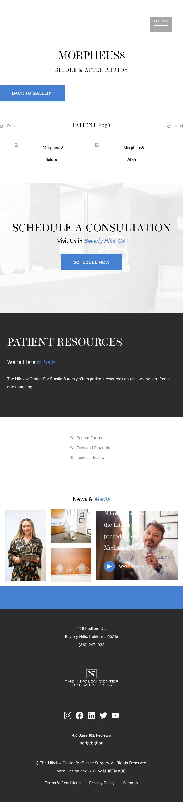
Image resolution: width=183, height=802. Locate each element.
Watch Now (131, 566)
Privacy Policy (101, 783)
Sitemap (130, 783)
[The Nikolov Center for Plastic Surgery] (91, 694)
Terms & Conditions (63, 783)
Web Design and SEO (76, 771)
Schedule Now (91, 262)
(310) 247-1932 (25, 24)
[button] (161, 24)
